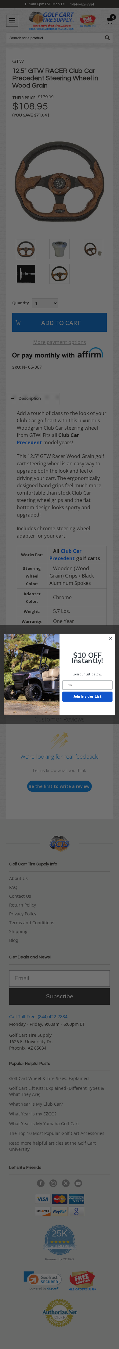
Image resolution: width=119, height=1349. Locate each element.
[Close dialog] (110, 638)
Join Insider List (87, 696)
